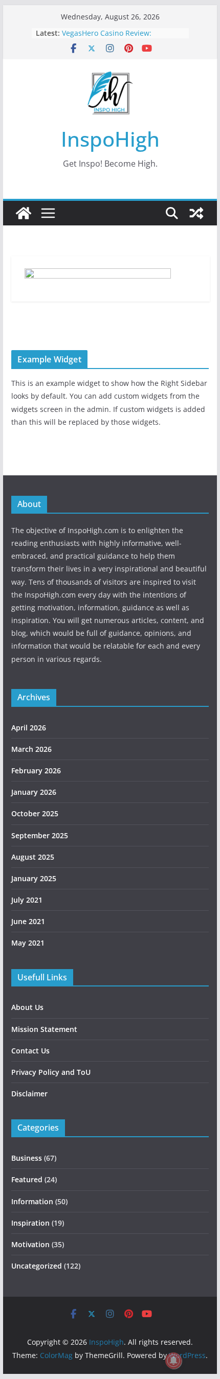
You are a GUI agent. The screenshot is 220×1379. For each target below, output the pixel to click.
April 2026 (28, 727)
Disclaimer (29, 1093)
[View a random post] (196, 213)
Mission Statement (44, 1029)
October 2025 (34, 813)
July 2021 (26, 900)
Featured (26, 1179)
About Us (27, 1007)
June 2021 (28, 921)
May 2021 (28, 943)
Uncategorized (36, 1266)
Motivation (30, 1244)
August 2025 (32, 857)
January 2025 (33, 878)
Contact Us (30, 1050)
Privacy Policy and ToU (51, 1072)
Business (26, 1158)
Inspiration (30, 1223)
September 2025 (39, 835)
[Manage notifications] (173, 1360)
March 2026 (31, 749)
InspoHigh (110, 139)
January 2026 (33, 792)
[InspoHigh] (23, 213)
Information (32, 1201)
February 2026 (36, 770)
